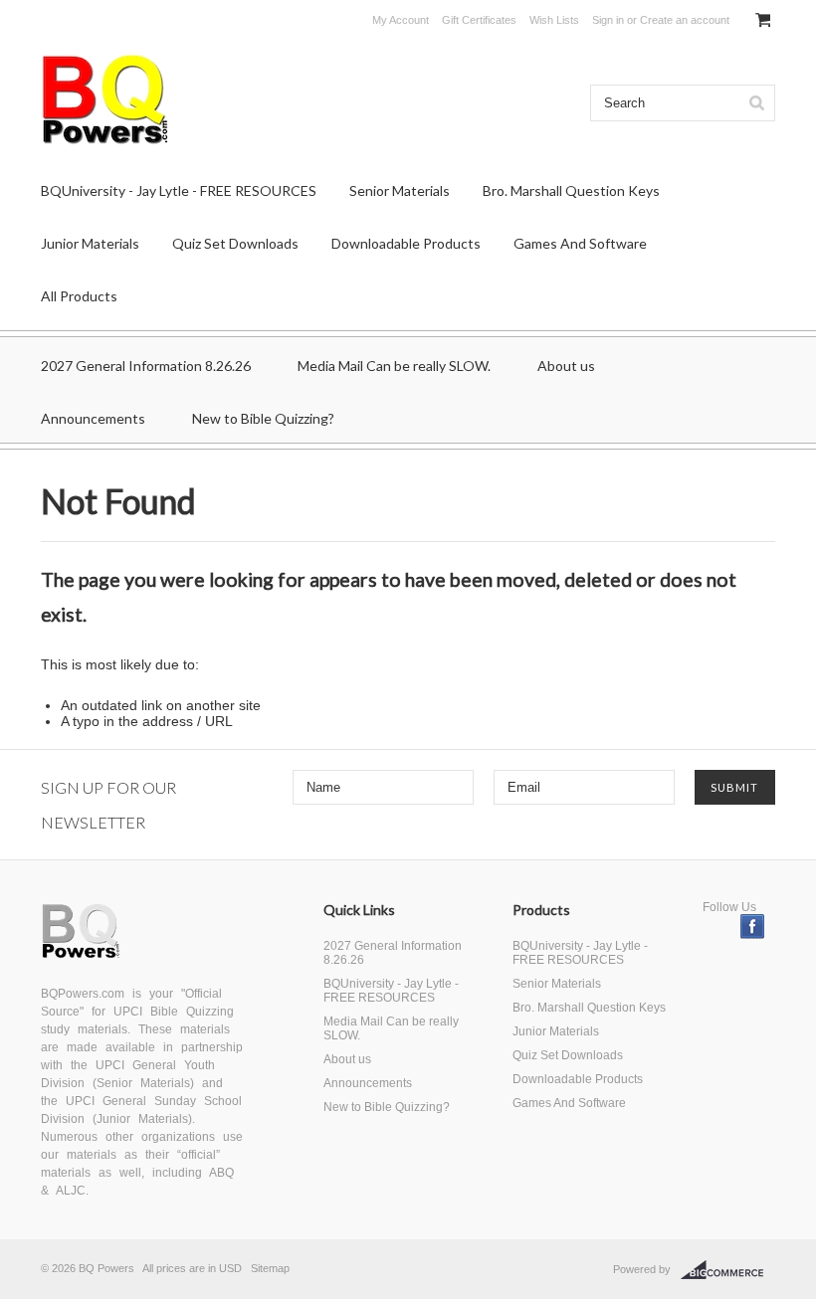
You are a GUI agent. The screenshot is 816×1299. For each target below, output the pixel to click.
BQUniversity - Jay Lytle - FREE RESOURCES (178, 190)
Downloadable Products (406, 243)
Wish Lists (554, 20)
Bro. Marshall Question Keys (571, 190)
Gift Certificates (479, 20)
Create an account (684, 20)
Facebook (752, 926)
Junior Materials (90, 243)
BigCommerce (728, 1270)
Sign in (608, 20)
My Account (400, 20)
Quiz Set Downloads (235, 243)
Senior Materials (399, 190)
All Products (79, 295)
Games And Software (580, 243)
